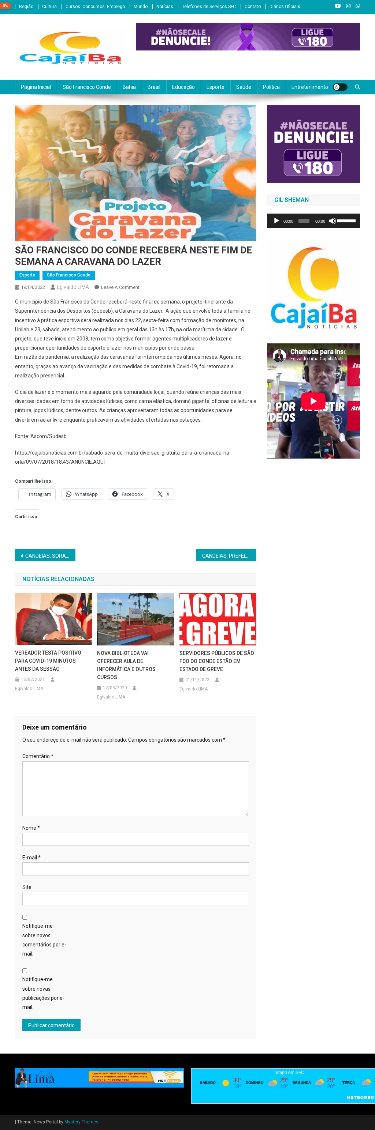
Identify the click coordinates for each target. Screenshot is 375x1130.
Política (271, 87)
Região (26, 6)
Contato (253, 6)
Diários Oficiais (285, 6)
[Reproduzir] (276, 221)
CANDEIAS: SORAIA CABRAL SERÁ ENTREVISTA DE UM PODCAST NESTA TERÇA (50, 556)
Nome (31, 828)
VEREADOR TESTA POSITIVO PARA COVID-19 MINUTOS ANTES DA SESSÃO (48, 661)
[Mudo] (332, 221)
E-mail (31, 857)
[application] (313, 221)
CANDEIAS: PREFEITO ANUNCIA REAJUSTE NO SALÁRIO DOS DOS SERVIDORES (229, 556)
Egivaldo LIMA (73, 287)
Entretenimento (310, 87)
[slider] (346, 220)
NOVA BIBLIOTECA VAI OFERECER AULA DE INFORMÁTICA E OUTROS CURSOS (126, 665)
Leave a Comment (120, 287)
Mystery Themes (81, 1122)
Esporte (215, 87)
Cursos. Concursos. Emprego (95, 6)
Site (26, 887)
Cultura (49, 6)
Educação (183, 87)
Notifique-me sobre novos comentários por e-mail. (44, 940)
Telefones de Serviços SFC (209, 6)
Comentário (37, 756)
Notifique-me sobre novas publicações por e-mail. (43, 993)
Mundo (141, 6)
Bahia (129, 87)
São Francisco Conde (87, 87)
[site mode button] (340, 87)
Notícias (164, 6)
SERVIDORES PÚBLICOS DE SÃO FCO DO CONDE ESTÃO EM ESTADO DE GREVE (216, 661)
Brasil (154, 87)
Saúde (243, 87)
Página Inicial (36, 87)
